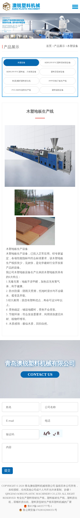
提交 (7, 470)
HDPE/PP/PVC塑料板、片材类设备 (21, 72)
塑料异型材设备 (57, 72)
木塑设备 (72, 46)
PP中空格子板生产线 (58, 81)
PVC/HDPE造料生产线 (21, 90)
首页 (49, 46)
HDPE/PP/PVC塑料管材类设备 (58, 62)
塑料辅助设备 (57, 90)
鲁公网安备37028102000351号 (40, 509)
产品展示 (59, 46)
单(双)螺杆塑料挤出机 (21, 81)
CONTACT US (40, 374)
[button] (34, 35)
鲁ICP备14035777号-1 (40, 506)
